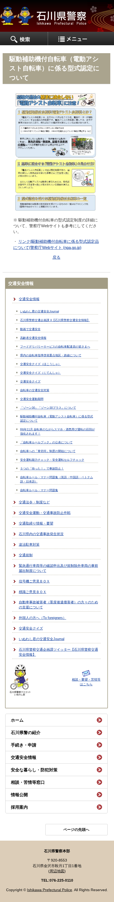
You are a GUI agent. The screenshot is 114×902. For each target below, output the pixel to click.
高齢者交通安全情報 (33, 337)
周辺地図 (57, 871)
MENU (24, 38)
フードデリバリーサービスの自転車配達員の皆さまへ (55, 346)
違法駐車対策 (29, 544)
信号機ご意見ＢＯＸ (34, 581)
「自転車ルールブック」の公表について (46, 442)
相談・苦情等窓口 (28, 782)
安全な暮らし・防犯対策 (34, 770)
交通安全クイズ (30, 381)
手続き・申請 (23, 745)
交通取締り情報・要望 (36, 523)
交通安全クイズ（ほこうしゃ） (40, 364)
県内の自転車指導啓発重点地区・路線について (50, 355)
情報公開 (19, 794)
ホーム (17, 720)
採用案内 (19, 807)
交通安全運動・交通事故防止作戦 (45, 513)
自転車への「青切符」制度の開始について (48, 451)
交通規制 (26, 555)
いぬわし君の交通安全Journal (39, 311)
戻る (56, 257)
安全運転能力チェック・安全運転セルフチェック (52, 459)
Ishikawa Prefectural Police (49, 890)
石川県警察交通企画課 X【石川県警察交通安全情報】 (55, 320)
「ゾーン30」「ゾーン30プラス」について (48, 407)
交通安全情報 (29, 299)
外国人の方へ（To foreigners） (42, 618)
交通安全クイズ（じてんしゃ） (40, 372)
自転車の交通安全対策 (34, 390)
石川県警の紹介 (26, 732)
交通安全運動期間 (31, 398)
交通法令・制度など (34, 502)
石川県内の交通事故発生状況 (41, 534)
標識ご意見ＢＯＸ (32, 592)
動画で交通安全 (30, 329)
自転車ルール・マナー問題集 (39, 490)
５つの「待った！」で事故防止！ (42, 468)
